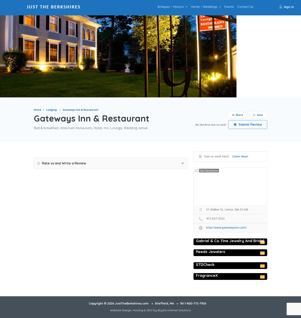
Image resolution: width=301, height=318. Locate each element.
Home (37, 110)
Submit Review (250, 124)
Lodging (51, 110)
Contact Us (245, 7)
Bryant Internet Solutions (174, 310)
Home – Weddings (204, 7)
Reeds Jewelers (210, 251)
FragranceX (207, 275)
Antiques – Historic (170, 7)
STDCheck (205, 264)
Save (259, 115)
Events (229, 7)
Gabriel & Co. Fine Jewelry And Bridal (230, 240)
